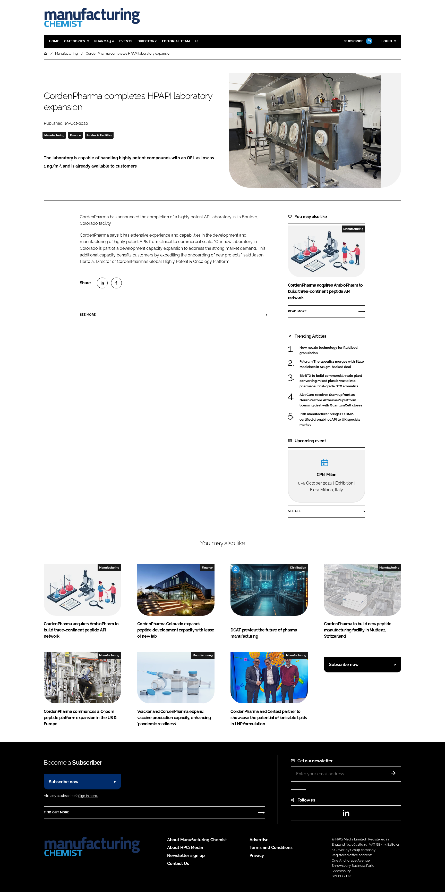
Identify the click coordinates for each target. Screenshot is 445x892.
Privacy (257, 855)
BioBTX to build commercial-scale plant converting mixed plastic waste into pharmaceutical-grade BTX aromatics (330, 381)
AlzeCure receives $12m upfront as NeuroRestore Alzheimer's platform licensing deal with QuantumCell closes (330, 400)
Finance (75, 135)
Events (125, 41)
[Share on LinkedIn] (102, 283)
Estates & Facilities (99, 135)
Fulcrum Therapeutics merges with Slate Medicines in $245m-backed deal (331, 364)
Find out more (56, 812)
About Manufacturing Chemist (197, 839)
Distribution (298, 567)
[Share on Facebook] (116, 283)
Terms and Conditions (271, 847)
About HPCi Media (185, 847)
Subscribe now (343, 664)
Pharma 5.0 (104, 41)
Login (386, 41)
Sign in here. (88, 796)
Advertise (259, 839)
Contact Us (178, 863)
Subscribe (353, 41)
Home (54, 41)
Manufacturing (54, 135)
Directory (147, 41)
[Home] (46, 53)
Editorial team (176, 41)
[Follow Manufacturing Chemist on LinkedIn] (346, 814)
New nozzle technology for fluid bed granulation (328, 350)
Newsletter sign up (186, 855)
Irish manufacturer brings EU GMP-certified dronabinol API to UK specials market (329, 419)
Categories (74, 41)
